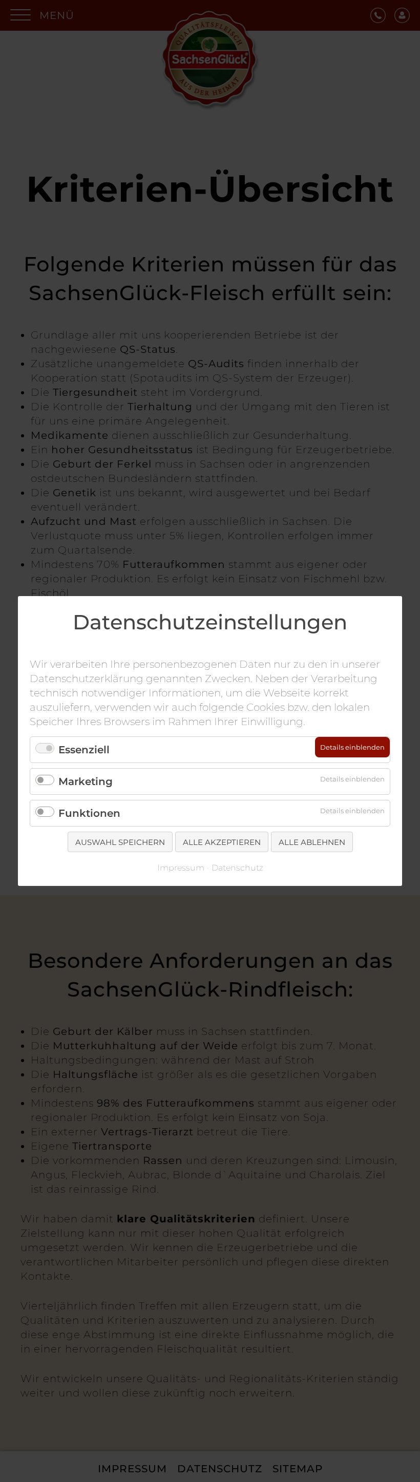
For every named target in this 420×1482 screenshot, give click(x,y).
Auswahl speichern (120, 842)
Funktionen (89, 813)
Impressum (180, 867)
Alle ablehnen (312, 842)
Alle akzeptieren (222, 842)
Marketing (85, 781)
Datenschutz (237, 867)
